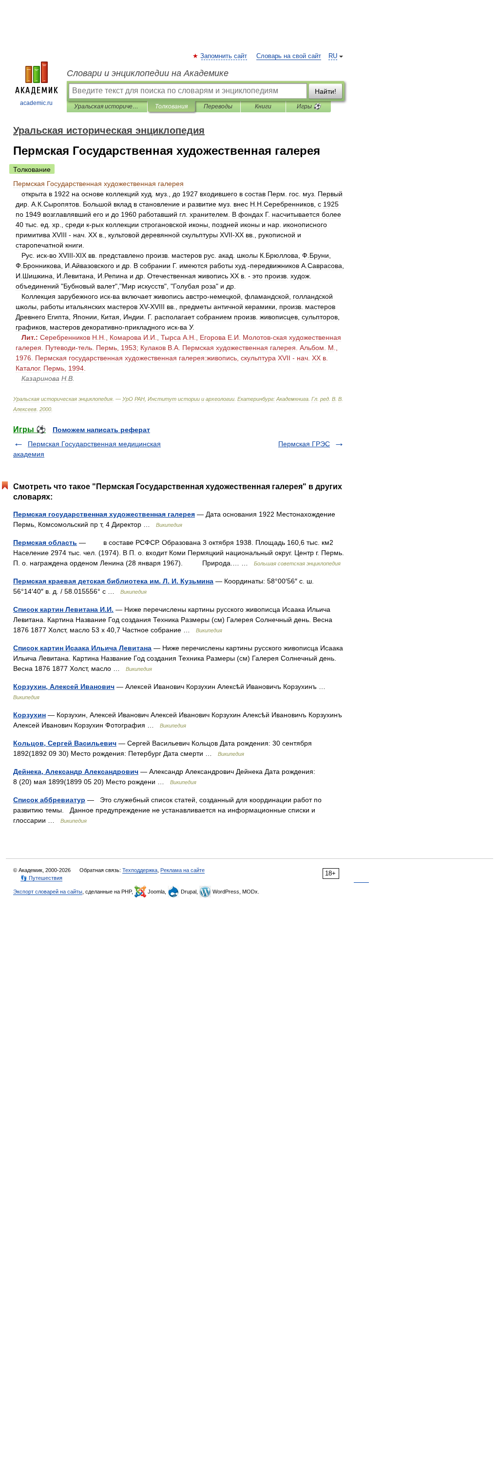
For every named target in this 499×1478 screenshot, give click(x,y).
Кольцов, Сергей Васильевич (64, 743)
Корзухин (29, 715)
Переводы (218, 106)
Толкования (171, 106)
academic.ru (36, 103)
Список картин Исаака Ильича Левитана (82, 648)
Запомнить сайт (224, 56)
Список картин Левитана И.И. (63, 609)
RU (332, 56)
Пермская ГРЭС (304, 444)
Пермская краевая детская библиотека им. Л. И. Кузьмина (113, 581)
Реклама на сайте (182, 870)
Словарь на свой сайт (288, 56)
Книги (263, 106)
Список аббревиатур (49, 800)
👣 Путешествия (41, 878)
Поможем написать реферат (101, 430)
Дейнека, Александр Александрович (75, 771)
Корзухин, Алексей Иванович (64, 686)
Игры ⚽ (309, 106)
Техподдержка (139, 870)
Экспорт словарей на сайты (47, 892)
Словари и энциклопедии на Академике (148, 73)
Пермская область (45, 542)
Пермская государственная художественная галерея (104, 514)
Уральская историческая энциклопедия (107, 106)
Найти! (325, 91)
